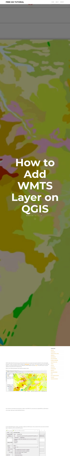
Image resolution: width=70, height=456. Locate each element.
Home (52, 2)
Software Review (55, 375)
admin (37, 215)
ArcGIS (52, 350)
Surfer (52, 377)
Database (53, 351)
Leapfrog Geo (54, 362)
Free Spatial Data (55, 353)
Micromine (53, 368)
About (57, 2)
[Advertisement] (27, 355)
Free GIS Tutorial (15, 2)
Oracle (52, 370)
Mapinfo (53, 367)
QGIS (36, 365)
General (53, 355)
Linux (52, 363)
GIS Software (54, 358)
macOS (52, 365)
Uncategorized (54, 378)
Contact (62, 2)
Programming (54, 372)
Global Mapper (54, 360)
